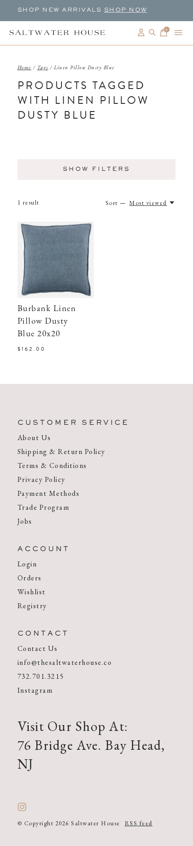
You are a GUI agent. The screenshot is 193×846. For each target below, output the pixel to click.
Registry (32, 605)
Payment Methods (49, 493)
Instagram (35, 690)
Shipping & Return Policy (61, 451)
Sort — (116, 203)
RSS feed (139, 823)
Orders (30, 578)
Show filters (96, 169)
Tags (42, 67)
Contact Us (38, 648)
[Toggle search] (152, 32)
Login (27, 564)
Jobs (25, 521)
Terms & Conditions (52, 465)
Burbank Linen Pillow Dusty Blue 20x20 (47, 321)
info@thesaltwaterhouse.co (65, 662)
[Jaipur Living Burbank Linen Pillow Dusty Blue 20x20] (56, 260)
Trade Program (44, 507)
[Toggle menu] (178, 32)
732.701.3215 (41, 676)
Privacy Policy (42, 479)
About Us (34, 437)
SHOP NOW (125, 10)
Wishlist (32, 592)
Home (24, 67)
